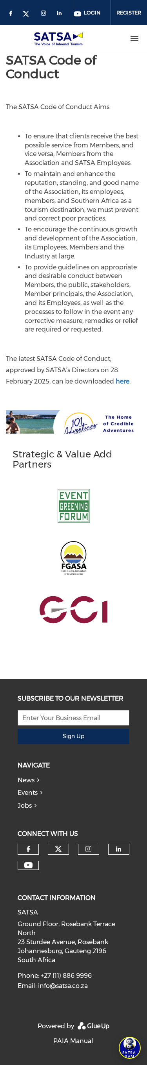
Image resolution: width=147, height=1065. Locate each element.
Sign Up (73, 736)
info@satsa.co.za (63, 986)
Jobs (25, 805)
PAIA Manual (73, 1041)
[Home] (60, 38)
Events (28, 792)
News (26, 780)
